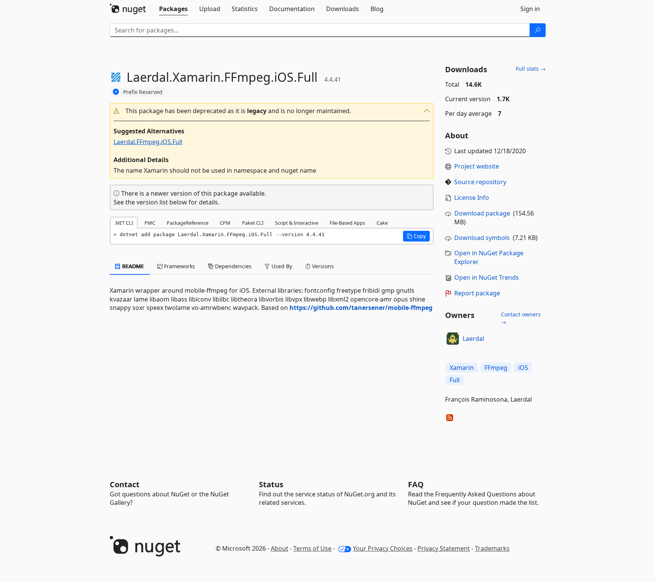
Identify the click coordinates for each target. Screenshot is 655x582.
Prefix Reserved (143, 92)
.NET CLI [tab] (123, 222)
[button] (272, 111)
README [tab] (132, 266)
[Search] (538, 30)
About (279, 548)
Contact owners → (521, 318)
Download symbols (482, 237)
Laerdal (473, 338)
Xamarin (462, 367)
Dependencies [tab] (232, 266)
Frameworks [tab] (179, 266)
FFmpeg (495, 367)
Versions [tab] (322, 266)
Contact (125, 484)
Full (455, 380)
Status (271, 484)
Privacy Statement (444, 548)
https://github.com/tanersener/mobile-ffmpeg (360, 307)
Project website (476, 166)
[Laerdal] (453, 338)
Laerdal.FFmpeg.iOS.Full (148, 142)
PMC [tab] (150, 222)
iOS (523, 367)
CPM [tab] (225, 222)
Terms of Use (312, 548)
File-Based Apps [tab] (347, 222)
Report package (477, 293)
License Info (471, 197)
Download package (482, 213)
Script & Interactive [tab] (296, 222)
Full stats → (531, 68)
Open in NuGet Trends (486, 277)
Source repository (480, 182)
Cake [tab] (382, 222)
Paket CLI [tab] (252, 222)
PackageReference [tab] (187, 222)
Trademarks (492, 548)
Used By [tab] (281, 266)
